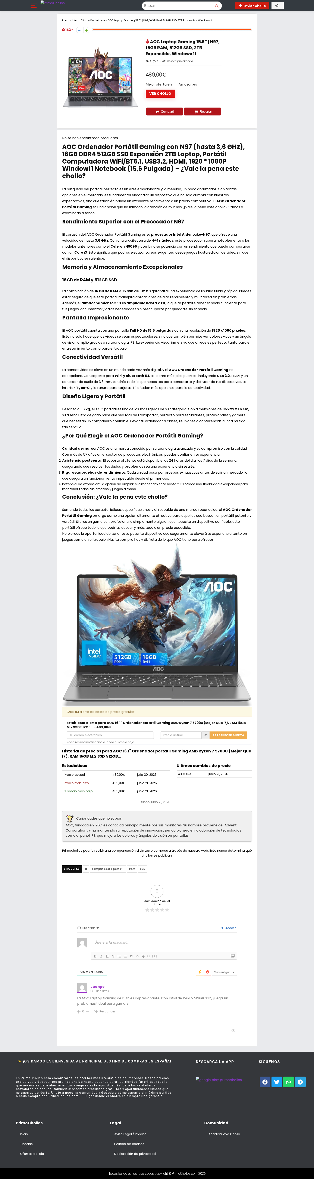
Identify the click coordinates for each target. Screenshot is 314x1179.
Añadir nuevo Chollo (224, 1134)
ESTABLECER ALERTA (228, 735)
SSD (142, 869)
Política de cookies (129, 1144)
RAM (132, 869)
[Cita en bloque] (131, 956)
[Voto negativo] (79, 30)
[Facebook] (265, 1082)
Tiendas (26, 1144)
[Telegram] (300, 1082)
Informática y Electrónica (88, 20)
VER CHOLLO (160, 93)
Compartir (168, 111)
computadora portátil (108, 869)
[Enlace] (143, 956)
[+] (154, 955)
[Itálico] (101, 956)
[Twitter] (276, 1082)
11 (86, 869)
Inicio (65, 20)
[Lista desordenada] (125, 956)
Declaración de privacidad (135, 1153)
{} (148, 955)
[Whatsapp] (288, 1082)
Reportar (206, 111)
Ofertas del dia (32, 1153)
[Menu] (34, 5)
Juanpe (98, 986)
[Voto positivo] (86, 30)
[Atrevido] (95, 956)
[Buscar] (217, 5)
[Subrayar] (107, 956)
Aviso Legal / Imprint (130, 1134)
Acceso (230, 928)
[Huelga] (113, 956)
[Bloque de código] (137, 956)
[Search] (228, 5)
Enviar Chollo (255, 6)
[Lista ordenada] (119, 956)
